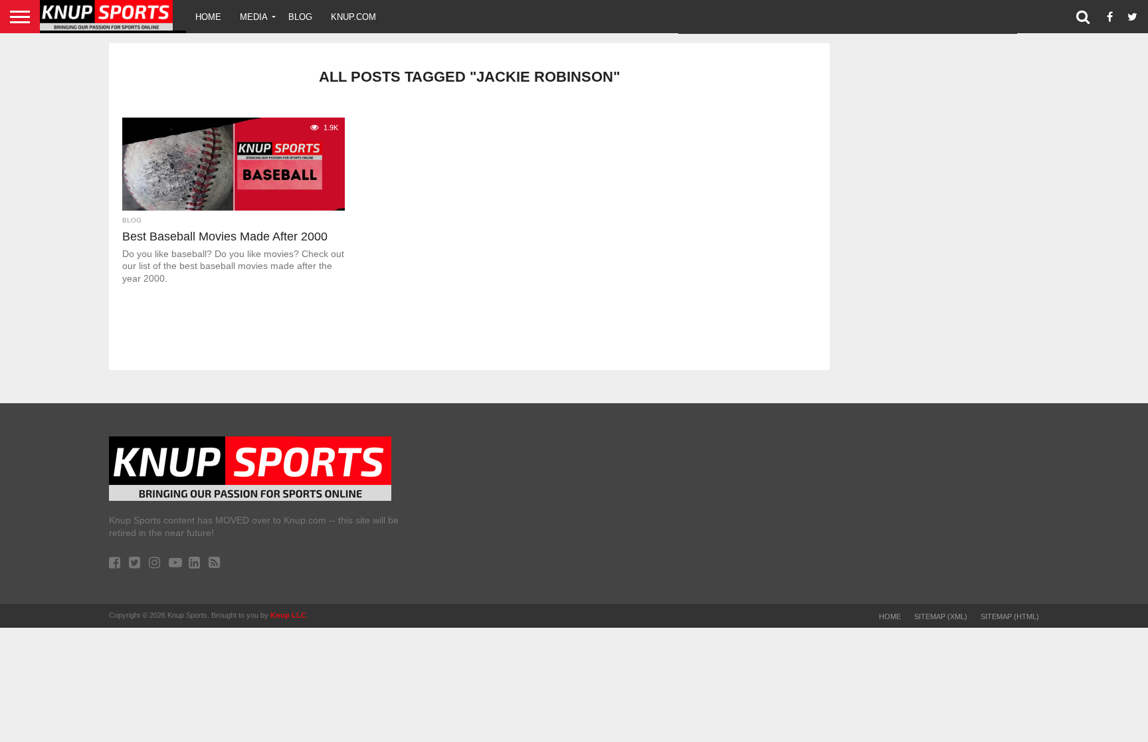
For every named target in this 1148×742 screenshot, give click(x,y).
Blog (300, 17)
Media (254, 17)
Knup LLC (288, 615)
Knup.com (353, 17)
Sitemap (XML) (940, 616)
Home (208, 17)
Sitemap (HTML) (1010, 616)
